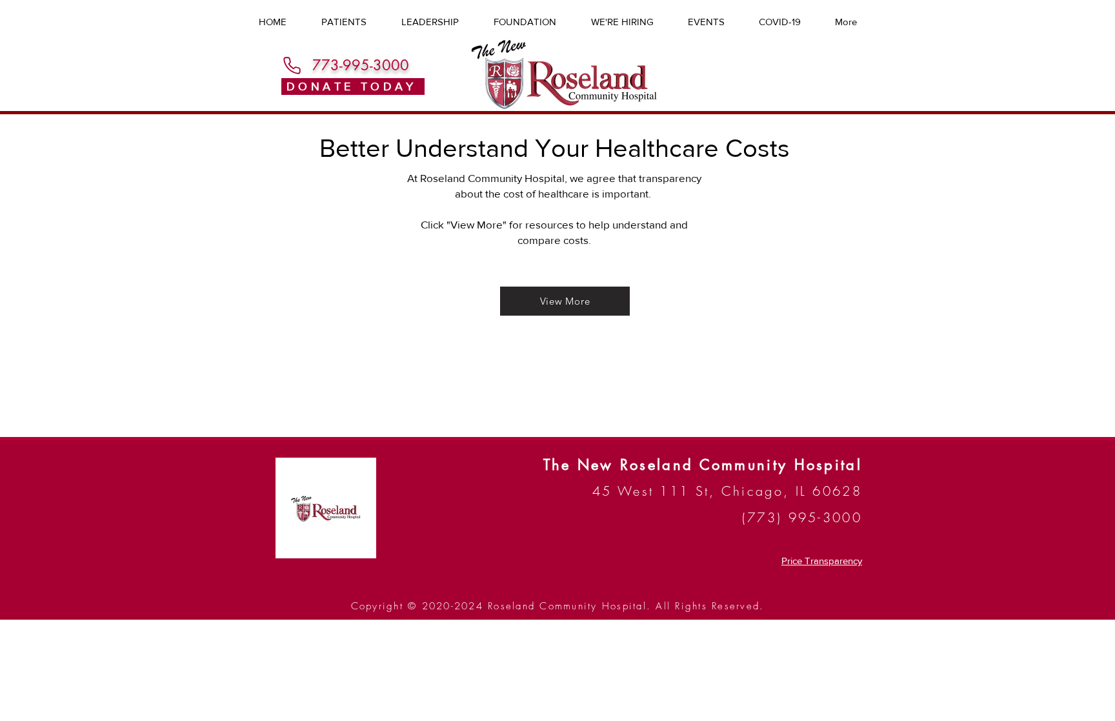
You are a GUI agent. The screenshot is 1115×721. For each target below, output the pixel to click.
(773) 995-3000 (802, 517)
